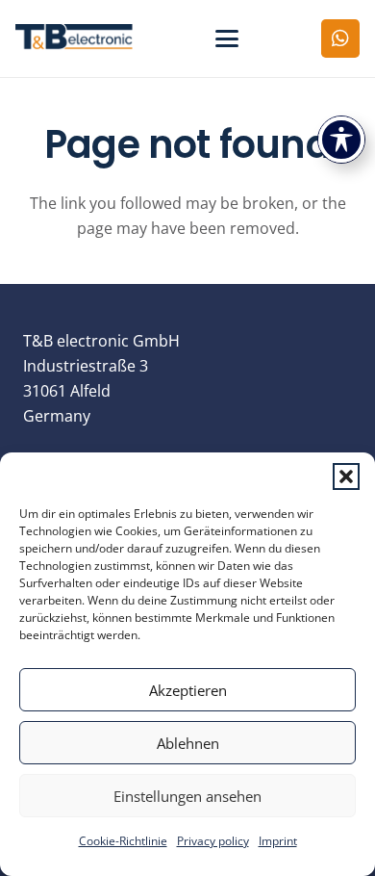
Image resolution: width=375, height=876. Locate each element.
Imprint (278, 841)
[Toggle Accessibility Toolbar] (341, 139)
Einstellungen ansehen (187, 796)
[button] (346, 476)
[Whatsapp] (340, 38)
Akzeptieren (188, 690)
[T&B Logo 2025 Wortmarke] (74, 38)
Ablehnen (188, 743)
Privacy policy (213, 841)
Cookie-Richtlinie (123, 841)
